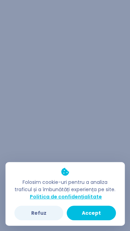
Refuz (38, 213)
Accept (91, 213)
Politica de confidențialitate (66, 196)
